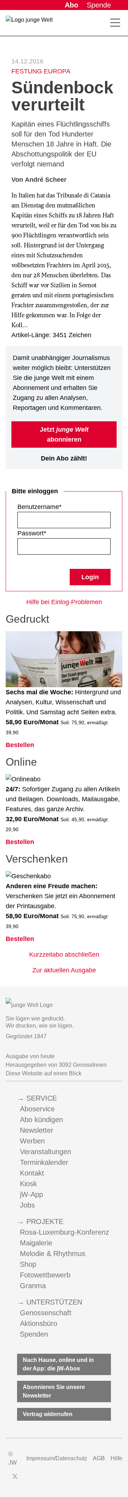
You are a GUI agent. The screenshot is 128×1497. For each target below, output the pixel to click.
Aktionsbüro (38, 1323)
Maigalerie (36, 1243)
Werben (32, 1141)
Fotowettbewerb (45, 1275)
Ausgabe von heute (30, 1056)
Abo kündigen (41, 1119)
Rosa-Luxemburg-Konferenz (64, 1232)
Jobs (27, 1205)
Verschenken (37, 859)
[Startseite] (29, 24)
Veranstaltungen (45, 1152)
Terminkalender (44, 1162)
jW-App (31, 1194)
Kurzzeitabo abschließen (64, 954)
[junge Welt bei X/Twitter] (14, 1476)
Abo (71, 5)
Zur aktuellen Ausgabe (64, 970)
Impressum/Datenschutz (56, 1458)
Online (21, 762)
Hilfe (116, 1458)
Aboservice (37, 1109)
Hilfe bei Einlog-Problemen (64, 602)
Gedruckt (27, 619)
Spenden (34, 1334)
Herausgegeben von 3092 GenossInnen (56, 1065)
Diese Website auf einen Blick (43, 1073)
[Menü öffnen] (115, 23)
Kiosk (28, 1184)
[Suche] (102, 23)
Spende (99, 5)
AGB (99, 1458)
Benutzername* (39, 506)
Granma (33, 1286)
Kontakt (32, 1173)
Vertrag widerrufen (48, 1414)
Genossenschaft (45, 1313)
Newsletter (36, 1130)
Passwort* (31, 533)
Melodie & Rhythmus (52, 1253)
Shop (28, 1264)
